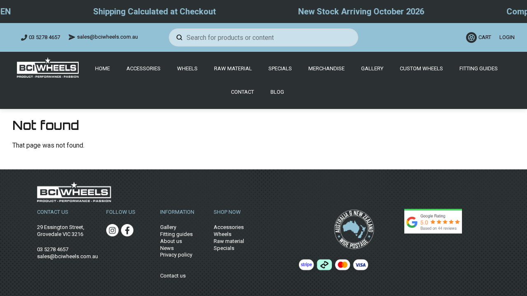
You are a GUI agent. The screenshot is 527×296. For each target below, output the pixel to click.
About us (171, 241)
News (167, 248)
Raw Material (233, 68)
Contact (242, 92)
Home (102, 68)
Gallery (372, 68)
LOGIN (506, 37)
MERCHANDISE (326, 68)
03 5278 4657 (44, 37)
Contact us (173, 276)
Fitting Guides (478, 68)
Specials (280, 68)
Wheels (187, 68)
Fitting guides (176, 234)
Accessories (143, 68)
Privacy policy (176, 255)
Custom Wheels (421, 68)
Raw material (229, 241)
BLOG (277, 92)
